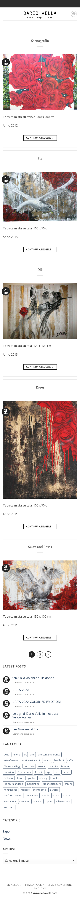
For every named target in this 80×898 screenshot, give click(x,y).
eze (57, 772)
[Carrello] (74, 14)
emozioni (9, 772)
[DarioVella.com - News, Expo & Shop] (40, 13)
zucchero (9, 807)
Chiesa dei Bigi (12, 766)
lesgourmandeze (13, 783)
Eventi (38, 772)
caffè (70, 760)
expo (48, 772)
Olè (40, 270)
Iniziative (55, 778)
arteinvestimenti (31, 760)
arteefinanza (11, 760)
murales (54, 789)
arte (32, 754)
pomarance (32, 795)
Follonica (9, 778)
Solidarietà (10, 801)
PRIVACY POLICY (34, 884)
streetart (24, 801)
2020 (6, 754)
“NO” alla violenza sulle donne (33, 678)
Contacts (40, 887)
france (20, 778)
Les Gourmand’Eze (25, 729)
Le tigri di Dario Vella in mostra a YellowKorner (35, 715)
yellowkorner (63, 801)
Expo (6, 832)
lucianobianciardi (52, 783)
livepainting (33, 783)
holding (43, 778)
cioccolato (29, 766)
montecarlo (39, 789)
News (7, 839)
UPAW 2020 (20, 690)
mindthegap (10, 789)
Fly (40, 158)
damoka (53, 766)
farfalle (67, 772)
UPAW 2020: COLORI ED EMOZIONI (36, 702)
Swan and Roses (40, 547)
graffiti (31, 778)
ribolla (45, 795)
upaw (49, 801)
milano (69, 783)
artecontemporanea (49, 754)
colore (41, 766)
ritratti (55, 795)
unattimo (37, 801)
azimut (47, 760)
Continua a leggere (40, 137)
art (25, 754)
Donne (65, 766)
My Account (15, 884)
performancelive (13, 795)
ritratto (66, 795)
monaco (25, 789)
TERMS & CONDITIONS (59, 884)
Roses (40, 387)
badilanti (59, 760)
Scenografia (40, 41)
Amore (16, 754)
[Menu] (5, 13)
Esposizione (25, 772)
